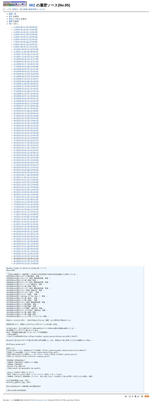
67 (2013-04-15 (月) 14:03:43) (26, 190)
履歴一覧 (12, 14)
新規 (15, 9)
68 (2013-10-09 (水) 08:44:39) (26, 192)
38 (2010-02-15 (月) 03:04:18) (26, 118)
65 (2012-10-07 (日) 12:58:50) (26, 185)
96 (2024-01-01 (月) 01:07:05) (26, 261)
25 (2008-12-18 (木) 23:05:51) (26, 86)
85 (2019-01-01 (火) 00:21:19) (26, 234)
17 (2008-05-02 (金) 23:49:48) (26, 67)
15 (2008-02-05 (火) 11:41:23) (26, 62)
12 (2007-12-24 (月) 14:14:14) (26, 54)
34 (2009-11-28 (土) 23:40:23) (26, 108)
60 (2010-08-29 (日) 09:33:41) (26, 172)
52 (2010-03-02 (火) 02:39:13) (26, 153)
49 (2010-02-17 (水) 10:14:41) (26, 145)
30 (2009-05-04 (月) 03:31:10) (26, 99)
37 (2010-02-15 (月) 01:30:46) (26, 116)
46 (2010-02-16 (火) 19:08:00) (26, 138)
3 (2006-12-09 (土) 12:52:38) (25, 32)
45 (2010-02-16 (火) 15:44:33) (26, 136)
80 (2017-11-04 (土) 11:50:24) (26, 222)
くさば (12, 400)
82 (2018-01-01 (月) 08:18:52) (26, 227)
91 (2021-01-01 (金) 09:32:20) (26, 249)
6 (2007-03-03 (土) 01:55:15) (25, 39)
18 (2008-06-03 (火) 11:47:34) (26, 69)
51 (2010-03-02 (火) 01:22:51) (26, 150)
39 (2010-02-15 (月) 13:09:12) (26, 121)
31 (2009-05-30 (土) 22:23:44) (26, 101)
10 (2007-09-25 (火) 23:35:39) (26, 49)
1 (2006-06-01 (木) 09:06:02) (25, 27)
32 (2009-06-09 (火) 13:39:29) (26, 104)
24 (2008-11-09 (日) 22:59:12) (26, 84)
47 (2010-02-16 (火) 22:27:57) (26, 140)
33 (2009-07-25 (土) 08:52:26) (26, 106)
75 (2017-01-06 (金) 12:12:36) (26, 209)
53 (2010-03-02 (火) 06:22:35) (26, 155)
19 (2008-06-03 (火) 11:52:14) (26, 71)
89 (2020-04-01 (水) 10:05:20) (26, 244)
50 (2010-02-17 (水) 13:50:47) (26, 148)
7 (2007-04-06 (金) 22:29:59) (25, 42)
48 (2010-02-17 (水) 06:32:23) (26, 143)
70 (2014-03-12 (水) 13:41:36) (26, 197)
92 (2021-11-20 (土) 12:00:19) (26, 251)
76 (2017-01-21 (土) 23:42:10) (26, 212)
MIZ (32, 5)
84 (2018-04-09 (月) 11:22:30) (26, 232)
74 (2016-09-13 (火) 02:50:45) (26, 207)
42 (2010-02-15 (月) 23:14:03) (26, 128)
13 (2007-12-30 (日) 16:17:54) (26, 57)
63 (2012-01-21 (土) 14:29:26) (26, 180)
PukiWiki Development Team (39, 400)
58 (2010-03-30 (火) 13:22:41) (26, 167)
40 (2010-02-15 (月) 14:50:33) (26, 123)
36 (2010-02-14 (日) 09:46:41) (26, 113)
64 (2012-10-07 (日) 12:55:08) (26, 182)
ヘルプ (40, 9)
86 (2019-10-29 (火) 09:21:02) (26, 237)
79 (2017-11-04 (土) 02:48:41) (26, 219)
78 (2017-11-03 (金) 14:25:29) (26, 217)
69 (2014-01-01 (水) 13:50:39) (26, 195)
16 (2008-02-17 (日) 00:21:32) (26, 64)
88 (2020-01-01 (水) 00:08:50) (26, 241)
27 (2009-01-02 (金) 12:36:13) (26, 91)
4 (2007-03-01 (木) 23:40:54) (25, 35)
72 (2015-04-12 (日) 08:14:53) (26, 202)
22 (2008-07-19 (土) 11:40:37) (26, 79)
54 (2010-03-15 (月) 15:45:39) (26, 158)
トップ (7, 9)
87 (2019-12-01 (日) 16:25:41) (26, 239)
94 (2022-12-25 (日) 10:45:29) (26, 256)
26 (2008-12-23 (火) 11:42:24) (26, 89)
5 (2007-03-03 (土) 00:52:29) (25, 37)
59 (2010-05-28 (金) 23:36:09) (26, 170)
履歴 (11, 21)
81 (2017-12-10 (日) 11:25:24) (26, 224)
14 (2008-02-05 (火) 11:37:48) (26, 59)
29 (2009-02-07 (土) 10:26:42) (26, 96)
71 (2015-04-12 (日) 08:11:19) (26, 200)
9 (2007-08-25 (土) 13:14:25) (25, 47)
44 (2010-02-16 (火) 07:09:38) (26, 133)
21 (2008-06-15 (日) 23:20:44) (26, 76)
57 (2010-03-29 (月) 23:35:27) (26, 165)
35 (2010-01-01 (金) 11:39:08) (26, 111)
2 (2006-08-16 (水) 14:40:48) (25, 30)
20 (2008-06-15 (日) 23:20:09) (26, 74)
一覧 (20, 9)
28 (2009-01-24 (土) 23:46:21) (26, 94)
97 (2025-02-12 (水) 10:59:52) (26, 264)
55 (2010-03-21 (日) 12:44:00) (26, 160)
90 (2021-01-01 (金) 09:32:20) (26, 246)
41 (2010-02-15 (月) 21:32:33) (26, 126)
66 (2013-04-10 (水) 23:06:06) (26, 187)
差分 (11, 16)
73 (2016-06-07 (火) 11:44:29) (26, 204)
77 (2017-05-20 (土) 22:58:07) (26, 214)
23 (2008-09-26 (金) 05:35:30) (26, 81)
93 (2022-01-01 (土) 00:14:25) (26, 254)
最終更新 (32, 9)
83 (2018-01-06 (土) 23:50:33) (26, 229)
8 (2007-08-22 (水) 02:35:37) (25, 44)
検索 (25, 9)
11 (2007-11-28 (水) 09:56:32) (26, 52)
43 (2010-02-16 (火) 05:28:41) (26, 131)
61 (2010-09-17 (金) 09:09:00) (26, 175)
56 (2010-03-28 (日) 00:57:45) (26, 163)
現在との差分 (14, 19)
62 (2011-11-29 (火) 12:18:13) (26, 177)
